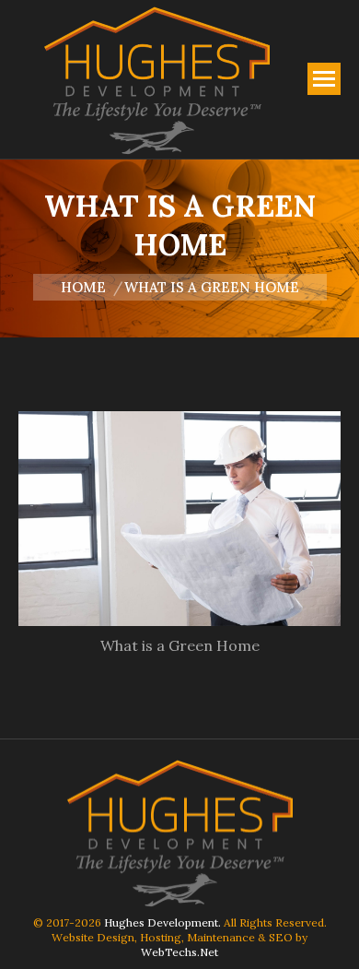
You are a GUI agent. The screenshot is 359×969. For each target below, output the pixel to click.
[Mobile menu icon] (324, 79)
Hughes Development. (162, 922)
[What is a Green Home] (179, 518)
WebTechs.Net (179, 952)
